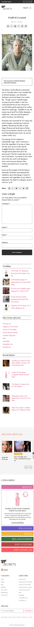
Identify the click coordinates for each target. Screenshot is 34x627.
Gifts (4, 338)
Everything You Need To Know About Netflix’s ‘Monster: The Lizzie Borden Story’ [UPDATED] (21, 363)
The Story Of (7, 324)
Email (4, 235)
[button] (8, 26)
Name (5, 227)
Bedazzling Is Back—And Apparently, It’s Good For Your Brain (21, 398)
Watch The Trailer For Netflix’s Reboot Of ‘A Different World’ (21, 409)
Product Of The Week (10, 330)
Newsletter (6, 341)
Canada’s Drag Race (9, 335)
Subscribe (28, 611)
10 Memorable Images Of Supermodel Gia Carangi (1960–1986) (21, 282)
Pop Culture (18, 454)
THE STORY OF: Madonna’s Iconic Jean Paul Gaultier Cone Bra (20, 273)
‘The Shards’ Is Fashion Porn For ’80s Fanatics (20, 385)
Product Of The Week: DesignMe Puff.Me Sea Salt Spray (20, 374)
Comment (6, 203)
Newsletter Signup (6, 2)
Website (5, 242)
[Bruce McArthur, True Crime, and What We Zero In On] (22, 446)
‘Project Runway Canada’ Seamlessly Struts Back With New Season (19, 299)
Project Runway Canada (10, 332)
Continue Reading (17, 523)
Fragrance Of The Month (10, 327)
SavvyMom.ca (7, 347)
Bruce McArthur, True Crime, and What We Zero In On (22, 458)
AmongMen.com (8, 344)
